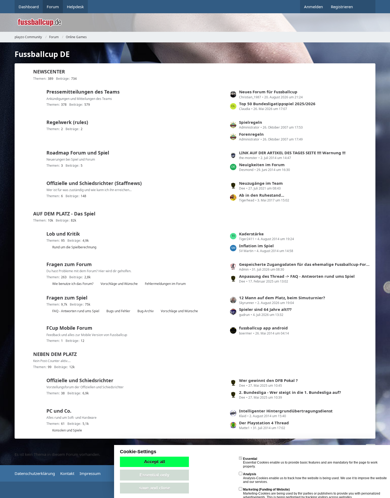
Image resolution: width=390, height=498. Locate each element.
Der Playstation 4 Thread (264, 422)
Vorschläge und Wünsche (119, 283)
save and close (154, 488)
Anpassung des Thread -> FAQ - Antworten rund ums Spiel (297, 276)
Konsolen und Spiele (67, 430)
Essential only (154, 475)
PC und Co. (58, 411)
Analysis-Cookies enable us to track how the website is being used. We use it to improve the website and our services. (315, 478)
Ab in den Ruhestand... (261, 195)
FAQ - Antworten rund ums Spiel (75, 311)
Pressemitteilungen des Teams (83, 92)
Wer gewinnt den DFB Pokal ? (268, 380)
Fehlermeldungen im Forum (165, 283)
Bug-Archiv (145, 311)
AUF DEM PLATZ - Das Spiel (64, 213)
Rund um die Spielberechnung (74, 247)
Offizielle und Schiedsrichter (79, 380)
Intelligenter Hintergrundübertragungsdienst (286, 410)
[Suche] (366, 6)
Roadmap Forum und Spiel (77, 152)
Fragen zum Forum (69, 264)
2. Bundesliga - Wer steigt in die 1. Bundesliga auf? (290, 392)
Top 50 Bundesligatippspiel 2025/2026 (277, 103)
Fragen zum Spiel (66, 297)
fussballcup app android (263, 327)
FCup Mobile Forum (69, 328)
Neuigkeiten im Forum (262, 164)
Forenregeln (251, 134)
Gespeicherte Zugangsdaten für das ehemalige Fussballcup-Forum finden (304, 264)
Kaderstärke (251, 233)
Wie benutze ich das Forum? (72, 283)
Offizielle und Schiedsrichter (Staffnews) (94, 183)
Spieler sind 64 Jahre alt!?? (265, 309)
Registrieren (342, 6)
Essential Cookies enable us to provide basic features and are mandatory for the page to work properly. (310, 462)
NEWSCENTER (49, 71)
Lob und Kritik (63, 234)
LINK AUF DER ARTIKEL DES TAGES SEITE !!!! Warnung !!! (292, 152)
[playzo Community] (199, 22)
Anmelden (313, 6)
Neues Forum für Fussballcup (268, 91)
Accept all (154, 461)
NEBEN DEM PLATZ (55, 354)
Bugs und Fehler (118, 311)
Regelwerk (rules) (67, 122)
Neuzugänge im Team (261, 183)
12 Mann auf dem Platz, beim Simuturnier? (282, 297)
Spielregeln (250, 122)
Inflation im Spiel (256, 245)
